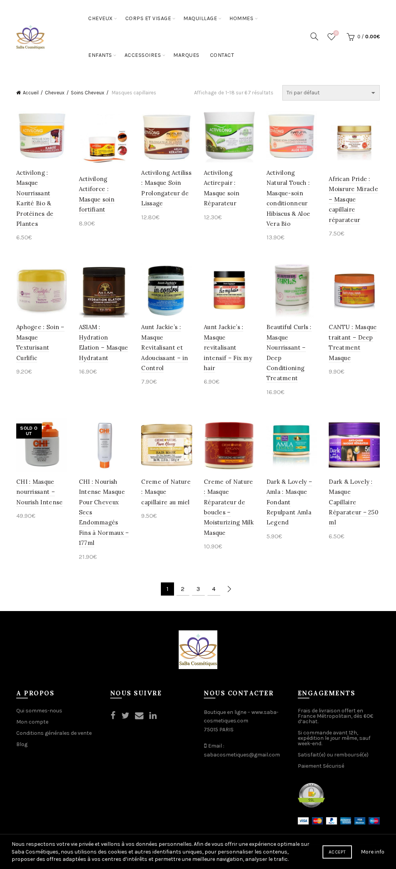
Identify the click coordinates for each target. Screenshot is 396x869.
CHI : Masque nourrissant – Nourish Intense (39, 492)
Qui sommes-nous (39, 710)
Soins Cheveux (87, 93)
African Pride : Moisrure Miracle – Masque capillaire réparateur (353, 199)
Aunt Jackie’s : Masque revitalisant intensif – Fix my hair (228, 347)
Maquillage (200, 18)
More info (372, 852)
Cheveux (100, 18)
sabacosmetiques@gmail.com (242, 754)
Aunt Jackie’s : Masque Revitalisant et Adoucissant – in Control (164, 347)
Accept (337, 852)
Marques (186, 55)
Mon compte (32, 722)
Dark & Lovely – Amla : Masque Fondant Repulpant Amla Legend (289, 502)
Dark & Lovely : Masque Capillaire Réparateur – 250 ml (353, 502)
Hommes (241, 18)
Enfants (100, 55)
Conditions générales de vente (54, 733)
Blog (21, 744)
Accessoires (143, 55)
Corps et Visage (148, 18)
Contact (222, 55)
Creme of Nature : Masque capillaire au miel (166, 492)
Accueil (31, 93)
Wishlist (336, 33)
